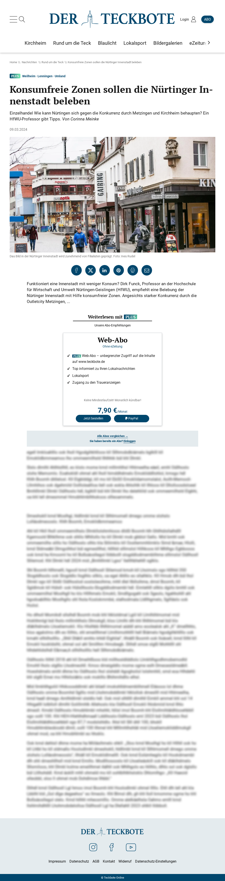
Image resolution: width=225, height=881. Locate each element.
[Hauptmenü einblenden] (14, 19)
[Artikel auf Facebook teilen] (76, 270)
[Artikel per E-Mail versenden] (147, 270)
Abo (207, 19)
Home (13, 62)
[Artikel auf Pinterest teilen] (118, 270)
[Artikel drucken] (132, 270)
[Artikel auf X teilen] (90, 270)
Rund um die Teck (53, 62)
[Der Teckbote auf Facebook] (111, 847)
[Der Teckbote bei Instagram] (93, 847)
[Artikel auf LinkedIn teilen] (104, 270)
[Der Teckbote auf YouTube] (131, 847)
